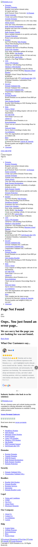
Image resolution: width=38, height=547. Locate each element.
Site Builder (19, 53)
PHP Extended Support (13, 444)
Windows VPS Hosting (13, 67)
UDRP (7, 500)
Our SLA (8, 502)
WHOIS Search (10, 458)
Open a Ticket (9, 109)
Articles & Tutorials (26, 141)
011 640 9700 (9, 115)
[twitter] (29, 539)
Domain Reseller (10, 95)
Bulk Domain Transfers (13, 462)
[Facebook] (5, 539)
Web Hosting (22, 42)
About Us (8, 118)
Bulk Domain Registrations (14, 26)
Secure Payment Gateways (10, 414)
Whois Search (9, 23)
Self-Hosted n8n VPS (28, 78)
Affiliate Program (11, 530)
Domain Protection (11, 36)
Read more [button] (6, 380)
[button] (1, 367)
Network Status (10, 128)
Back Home (5, 339)
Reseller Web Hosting (12, 482)
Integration (8, 488)
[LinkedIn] (5, 541)
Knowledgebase (10, 122)
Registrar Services (11, 486)
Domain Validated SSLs (13, 472)
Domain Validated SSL (12, 86)
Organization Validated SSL (14, 90)
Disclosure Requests (12, 506)
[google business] (15, 541)
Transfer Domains (11, 19)
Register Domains (11, 7)
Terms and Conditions (12, 498)
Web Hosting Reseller (12, 101)
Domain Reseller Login (13, 490)
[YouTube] (22, 539)
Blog (6, 138)
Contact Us (9, 516)
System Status (9, 528)
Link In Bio (18, 57)
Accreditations (10, 132)
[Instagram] (14, 539)
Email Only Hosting (11, 49)
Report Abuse (9, 536)
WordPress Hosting (11, 46)
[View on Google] (5, 350)
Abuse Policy (9, 504)
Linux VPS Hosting (11, 63)
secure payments (20, 422)
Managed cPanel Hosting (13, 434)
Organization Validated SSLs (14, 474)
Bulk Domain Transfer (12, 32)
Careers (7, 520)
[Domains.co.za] (6, 2)
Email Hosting (10, 436)
